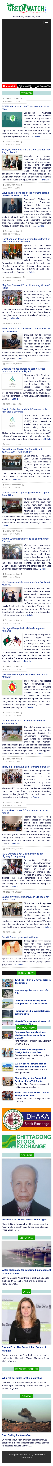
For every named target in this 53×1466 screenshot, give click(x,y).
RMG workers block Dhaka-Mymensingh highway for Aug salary (22, 855)
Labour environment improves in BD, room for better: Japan (25, 898)
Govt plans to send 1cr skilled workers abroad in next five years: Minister (25, 194)
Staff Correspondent (13, 484)
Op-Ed (26, 1291)
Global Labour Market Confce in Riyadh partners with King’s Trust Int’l (22, 450)
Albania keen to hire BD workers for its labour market (25, 811)
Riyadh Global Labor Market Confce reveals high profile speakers (24, 410)
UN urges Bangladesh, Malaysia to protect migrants (23, 629)
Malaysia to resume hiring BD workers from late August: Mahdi (26, 151)
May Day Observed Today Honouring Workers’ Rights (26, 286)
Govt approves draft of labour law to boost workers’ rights (23, 722)
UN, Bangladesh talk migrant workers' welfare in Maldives (26, 583)
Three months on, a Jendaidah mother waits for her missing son (26, 330)
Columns (26, 1155)
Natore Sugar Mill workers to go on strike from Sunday (25, 540)
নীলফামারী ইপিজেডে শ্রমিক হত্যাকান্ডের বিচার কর (20, 937)
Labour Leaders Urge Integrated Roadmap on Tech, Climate (25, 494)
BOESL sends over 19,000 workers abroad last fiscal (26, 107)
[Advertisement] (26, 53)
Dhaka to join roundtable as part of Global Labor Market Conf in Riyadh (23, 370)
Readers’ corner (26, 1369)
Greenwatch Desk (12, 98)
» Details (36, 136)
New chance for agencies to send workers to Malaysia (24, 675)
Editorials (26, 1237)
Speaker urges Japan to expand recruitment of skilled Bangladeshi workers (26, 240)
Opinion (26, 1396)
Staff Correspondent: (13, 277)
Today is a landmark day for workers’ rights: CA (26, 766)
